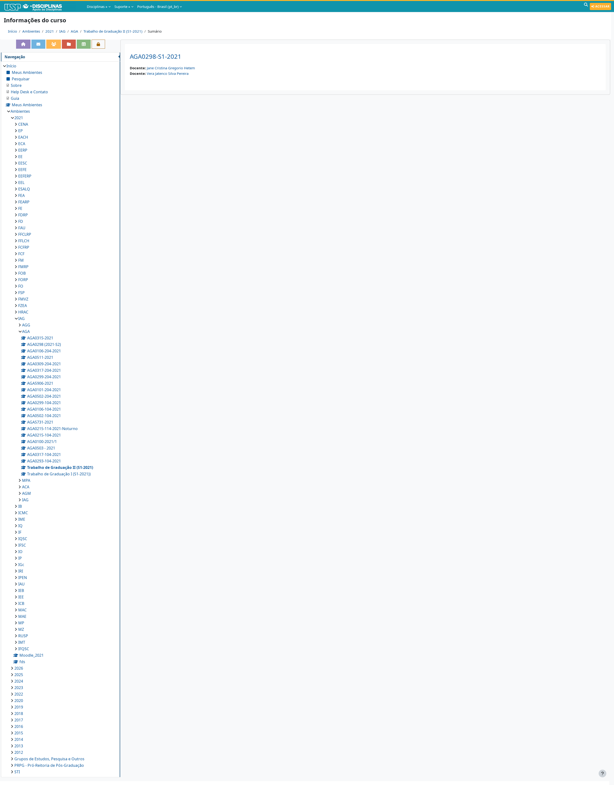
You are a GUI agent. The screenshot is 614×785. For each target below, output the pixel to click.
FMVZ (23, 299)
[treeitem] (60, 419)
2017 (18, 720)
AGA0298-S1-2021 (155, 56)
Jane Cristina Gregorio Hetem (171, 67)
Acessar (602, 6)
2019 (18, 707)
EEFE (22, 169)
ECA (21, 143)
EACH (23, 137)
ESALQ (24, 189)
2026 (18, 668)
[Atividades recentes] (69, 44)
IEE (21, 597)
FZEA (22, 305)
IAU (21, 584)
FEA (21, 195)
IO (20, 551)
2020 (18, 700)
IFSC (22, 545)
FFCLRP (24, 234)
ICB (21, 603)
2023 (18, 687)
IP (20, 558)
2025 (18, 674)
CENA (23, 124)
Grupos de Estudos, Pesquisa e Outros (49, 758)
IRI (20, 571)
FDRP (23, 215)
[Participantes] (53, 44)
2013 (18, 746)
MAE (22, 616)
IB (20, 506)
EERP (22, 150)
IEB (21, 590)
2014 (18, 739)
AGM (26, 493)
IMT (21, 642)
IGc (21, 564)
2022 (18, 694)
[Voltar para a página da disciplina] (23, 44)
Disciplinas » (97, 6)
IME (21, 519)
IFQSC (23, 648)
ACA (25, 487)
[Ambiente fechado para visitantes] (98, 44)
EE (20, 156)
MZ (21, 629)
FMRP (23, 266)
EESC (22, 163)
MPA (26, 480)
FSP (21, 292)
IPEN (22, 577)
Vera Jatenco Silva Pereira (168, 73)
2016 (18, 726)
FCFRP (23, 247)
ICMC (23, 512)
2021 (49, 31)
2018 (18, 713)
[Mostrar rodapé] (602, 773)
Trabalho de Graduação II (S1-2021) (112, 31)
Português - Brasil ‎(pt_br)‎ (158, 6)
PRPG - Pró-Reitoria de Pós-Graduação (49, 765)
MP (21, 623)
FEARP (24, 202)
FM (21, 260)
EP (20, 130)
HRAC (23, 312)
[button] (586, 6)
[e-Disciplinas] (40, 6)
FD (20, 221)
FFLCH (23, 240)
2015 (18, 733)
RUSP (23, 635)
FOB (22, 273)
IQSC (22, 538)
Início (12, 31)
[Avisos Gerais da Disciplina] (38, 44)
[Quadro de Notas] (84, 44)
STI (17, 771)
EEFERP (24, 176)
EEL (21, 182)
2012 (18, 752)
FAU (21, 227)
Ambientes (31, 31)
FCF (21, 253)
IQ (20, 525)
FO (20, 286)
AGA (74, 31)
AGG (26, 325)
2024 (18, 681)
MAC (22, 610)
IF (19, 532)
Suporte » (122, 6)
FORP (23, 279)
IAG (62, 31)
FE (20, 208)
